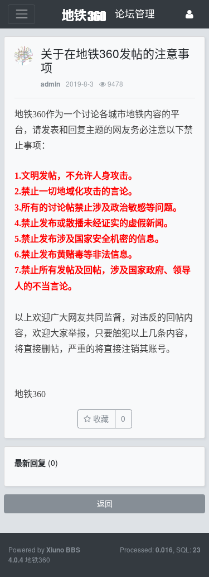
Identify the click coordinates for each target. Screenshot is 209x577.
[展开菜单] (21, 14)
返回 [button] (105, 503)
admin (50, 84)
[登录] (189, 14)
